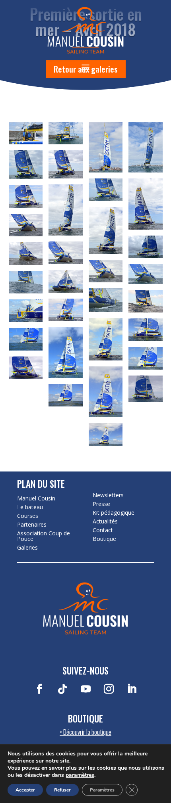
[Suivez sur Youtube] (85, 689)
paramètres (80, 775)
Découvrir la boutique (87, 732)
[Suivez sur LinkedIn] (132, 689)
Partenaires (32, 524)
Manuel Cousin (36, 498)
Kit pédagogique (113, 513)
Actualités (105, 521)
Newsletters (108, 495)
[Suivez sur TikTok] (62, 689)
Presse (101, 504)
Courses (27, 516)
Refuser (62, 790)
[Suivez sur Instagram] (109, 689)
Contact (103, 530)
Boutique (104, 539)
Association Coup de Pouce (43, 536)
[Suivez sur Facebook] (39, 689)
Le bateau (30, 507)
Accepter (25, 790)
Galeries (27, 547)
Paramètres (102, 790)
